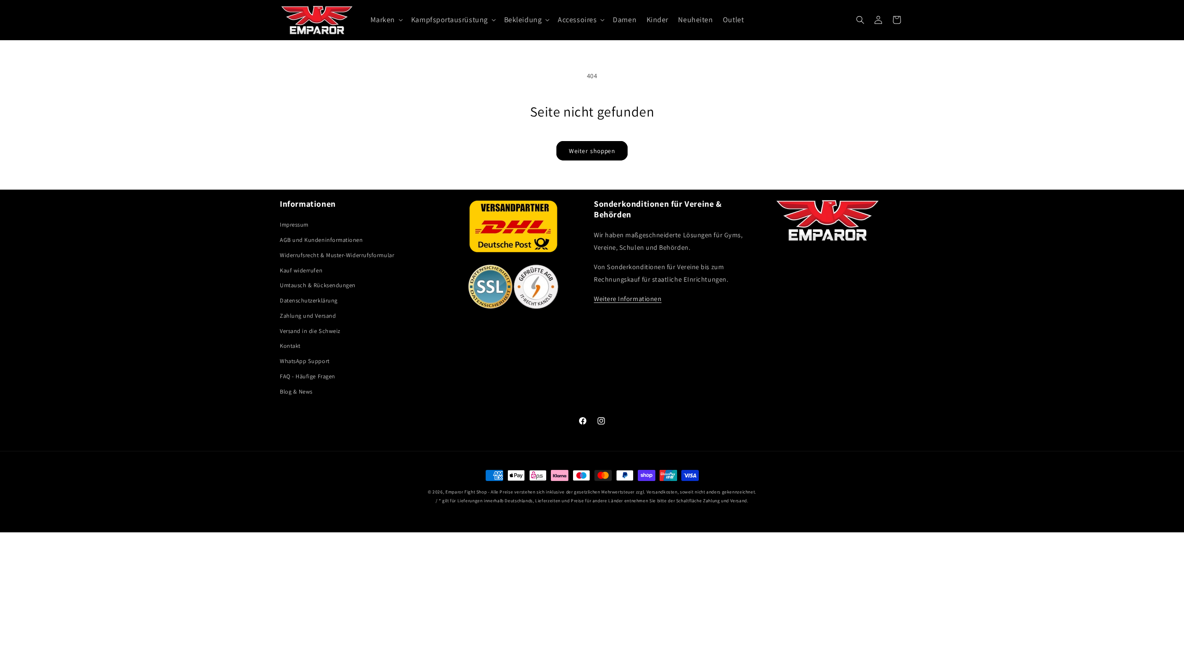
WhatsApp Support (305, 361)
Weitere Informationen (627, 298)
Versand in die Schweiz (310, 331)
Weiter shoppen (592, 151)
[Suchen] (860, 20)
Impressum (294, 224)
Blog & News (296, 391)
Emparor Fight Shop (466, 492)
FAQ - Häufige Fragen (307, 376)
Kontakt (290, 346)
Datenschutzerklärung (309, 300)
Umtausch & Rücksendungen (318, 285)
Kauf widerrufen (301, 270)
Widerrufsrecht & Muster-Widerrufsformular (337, 255)
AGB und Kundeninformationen (321, 240)
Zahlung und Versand (308, 316)
